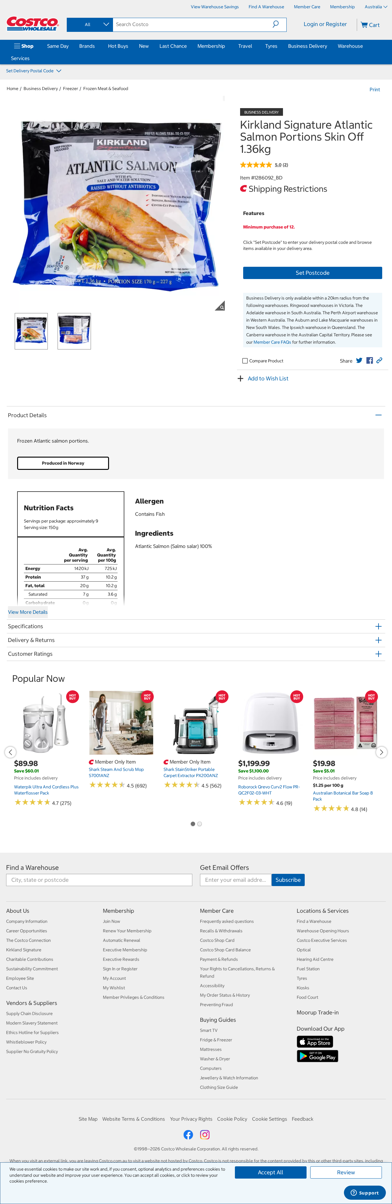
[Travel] (253, 46)
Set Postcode (313, 272)
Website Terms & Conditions (133, 1119)
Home (12, 88)
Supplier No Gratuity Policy (32, 1051)
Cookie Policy (232, 1119)
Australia (373, 6)
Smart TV (209, 1030)
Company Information (26, 921)
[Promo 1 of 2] (192, 824)
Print (375, 89)
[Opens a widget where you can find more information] (365, 1193)
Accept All (270, 1172)
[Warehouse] (364, 46)
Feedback (302, 1119)
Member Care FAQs (272, 342)
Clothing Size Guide (219, 1087)
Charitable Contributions (29, 959)
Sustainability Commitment (32, 969)
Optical (304, 950)
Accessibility (212, 985)
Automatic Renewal (121, 940)
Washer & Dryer (215, 1059)
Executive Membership (125, 950)
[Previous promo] (10, 752)
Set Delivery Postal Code (30, 71)
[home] (32, 23)
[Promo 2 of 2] (199, 824)
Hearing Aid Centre (315, 959)
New (144, 46)
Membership (211, 46)
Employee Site (20, 978)
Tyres (271, 46)
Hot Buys (118, 46)
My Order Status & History (225, 995)
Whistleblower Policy (26, 1042)
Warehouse (350, 46)
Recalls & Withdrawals (221, 931)
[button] (279, 24)
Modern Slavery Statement (32, 1023)
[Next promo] (381, 752)
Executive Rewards (121, 959)
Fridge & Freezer (216, 1040)
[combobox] (89, 24)
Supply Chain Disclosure (29, 1013)
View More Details (28, 612)
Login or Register (325, 24)
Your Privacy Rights (191, 1119)
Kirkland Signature (23, 950)
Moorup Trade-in (318, 1012)
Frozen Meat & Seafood (105, 88)
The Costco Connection (28, 940)
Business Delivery (307, 46)
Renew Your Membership (127, 931)
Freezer (70, 88)
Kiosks (303, 988)
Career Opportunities (26, 931)
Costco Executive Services (322, 940)
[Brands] (96, 46)
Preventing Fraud (216, 1004)
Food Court (307, 997)
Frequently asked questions (227, 921)
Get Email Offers (224, 867)
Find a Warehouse (32, 867)
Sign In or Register (120, 969)
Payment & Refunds (219, 959)
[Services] (31, 58)
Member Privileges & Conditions (133, 997)
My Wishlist (114, 988)
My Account (114, 978)
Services (20, 58)
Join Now (111, 921)
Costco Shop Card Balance (225, 950)
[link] (359, 360)
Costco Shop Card (217, 940)
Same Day (58, 46)
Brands (87, 46)
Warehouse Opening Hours (323, 931)
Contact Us (16, 988)
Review (346, 1172)
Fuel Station (308, 969)
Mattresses (211, 1049)
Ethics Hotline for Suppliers (32, 1032)
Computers (211, 1068)
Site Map (88, 1119)
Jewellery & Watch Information (229, 1078)
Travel (245, 46)
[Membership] (226, 46)
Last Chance (173, 46)
